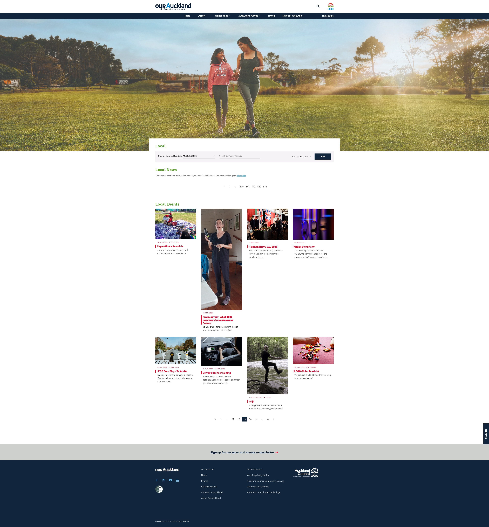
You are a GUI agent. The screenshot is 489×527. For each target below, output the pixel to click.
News (204, 475)
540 (242, 186)
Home (187, 16)
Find (323, 156)
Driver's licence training (217, 372)
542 (253, 186)
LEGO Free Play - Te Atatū (172, 371)
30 (250, 419)
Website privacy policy (258, 475)
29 (244, 419)
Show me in (170, 156)
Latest (201, 16)
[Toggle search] (318, 6)
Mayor (271, 16)
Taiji (251, 401)
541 (247, 186)
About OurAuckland (211, 498)
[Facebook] (156, 480)
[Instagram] (163, 480)
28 (238, 419)
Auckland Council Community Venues (265, 481)
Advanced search (300, 157)
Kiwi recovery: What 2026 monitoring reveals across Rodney (218, 320)
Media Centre (328, 16)
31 (256, 419)
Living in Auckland (292, 16)
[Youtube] (170, 480)
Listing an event (209, 486)
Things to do (221, 16)
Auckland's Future (248, 16)
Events (204, 481)
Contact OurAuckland (212, 492)
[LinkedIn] (177, 480)
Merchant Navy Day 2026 (262, 246)
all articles (241, 175)
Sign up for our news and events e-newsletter (242, 452)
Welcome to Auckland (258, 486)
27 (233, 419)
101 (268, 419)
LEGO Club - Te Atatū (306, 371)
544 (265, 186)
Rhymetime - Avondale (170, 246)
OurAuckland (207, 469)
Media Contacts (254, 469)
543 (259, 186)
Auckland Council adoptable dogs (263, 492)
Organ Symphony (304, 246)
